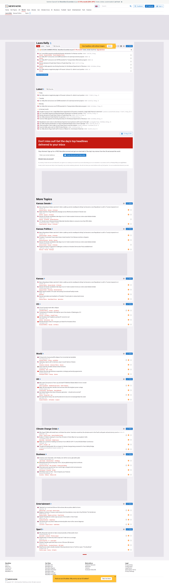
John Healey (42, 460)
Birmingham (50, 390)
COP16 (41, 444)
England (57, 399)
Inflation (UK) (53, 474)
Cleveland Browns (53, 545)
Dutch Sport (53, 540)
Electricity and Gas (43, 465)
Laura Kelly (8, 13)
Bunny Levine (56, 510)
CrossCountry (42, 390)
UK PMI (53, 470)
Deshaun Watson (43, 545)
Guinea (50, 360)
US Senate (55, 210)
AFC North (61, 545)
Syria (47, 369)
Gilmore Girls (42, 510)
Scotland (41, 449)
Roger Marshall (43, 224)
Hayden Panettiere (43, 519)
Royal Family (61, 515)
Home (7, 10)
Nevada (50, 324)
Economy (48, 470)
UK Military (57, 460)
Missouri (41, 249)
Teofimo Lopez (42, 550)
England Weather (43, 399)
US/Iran (41, 320)
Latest (42, 46)
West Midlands (57, 390)
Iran (38, 10)
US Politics (56, 310)
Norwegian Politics (43, 374)
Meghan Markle (43, 515)
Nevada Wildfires (43, 324)
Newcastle (41, 535)
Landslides (55, 360)
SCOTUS (41, 315)
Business (57, 10)
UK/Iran (41, 395)
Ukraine (33, 10)
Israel (50, 369)
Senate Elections (54, 219)
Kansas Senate (43, 235)
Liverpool (48, 535)
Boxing (49, 550)
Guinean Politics (43, 360)
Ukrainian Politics (54, 365)
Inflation (47, 474)
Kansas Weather (48, 55)
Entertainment (76, 10)
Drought (46, 444)
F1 (49, 540)
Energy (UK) (47, 395)
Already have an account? (46, 159)
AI (51, 10)
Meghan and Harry (52, 515)
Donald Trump (54, 315)
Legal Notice (123, 162)
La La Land (49, 510)
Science (88, 10)
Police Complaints (43, 385)
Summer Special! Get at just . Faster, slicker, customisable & (83, 2)
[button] (56, 46)
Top (38, 46)
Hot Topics (13, 10)
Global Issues (55, 440)
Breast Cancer (49, 524)
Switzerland (48, 440)
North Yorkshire (64, 385)
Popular (48, 46)
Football (63, 10)
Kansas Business (43, 240)
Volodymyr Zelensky (44, 365)
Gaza (28, 10)
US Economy (47, 320)
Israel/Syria (42, 369)
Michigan (51, 249)
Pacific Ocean (47, 435)
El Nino (41, 435)
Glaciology (41, 440)
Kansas (41, 55)
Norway (51, 374)
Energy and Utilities (62, 465)
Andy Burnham (50, 460)
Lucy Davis (42, 524)
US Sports (54, 550)
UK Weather (51, 399)
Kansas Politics (17, 13)
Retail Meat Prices (52, 299)
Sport (69, 10)
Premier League (55, 535)
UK (19, 10)
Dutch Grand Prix (43, 540)
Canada (51, 310)
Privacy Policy (114, 162)
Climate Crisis (45, 10)
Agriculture (60, 299)
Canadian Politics (43, 310)
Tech (83, 10)
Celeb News (52, 519)
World (24, 10)
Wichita (41, 214)
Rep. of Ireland (52, 465)
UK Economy (42, 470)
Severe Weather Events (59, 55)
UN (49, 444)
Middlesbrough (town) (54, 385)
